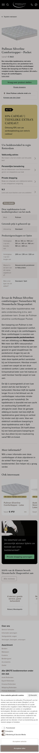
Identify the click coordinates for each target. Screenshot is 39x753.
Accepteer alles (19, 748)
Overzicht (33, 695)
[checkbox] (8, 728)
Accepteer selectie (19, 741)
